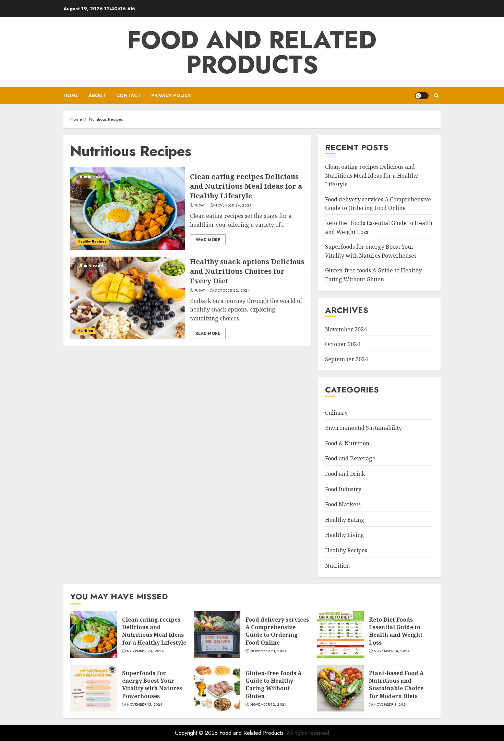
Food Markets (343, 504)
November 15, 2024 (145, 704)
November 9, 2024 (391, 704)
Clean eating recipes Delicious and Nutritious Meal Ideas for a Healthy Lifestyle (246, 186)
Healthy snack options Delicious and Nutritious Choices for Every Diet (247, 271)
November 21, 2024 (268, 651)
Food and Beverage (350, 458)
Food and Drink (345, 474)
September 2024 (346, 359)
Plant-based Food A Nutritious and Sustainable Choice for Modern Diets (396, 684)
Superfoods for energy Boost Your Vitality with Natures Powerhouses (152, 684)
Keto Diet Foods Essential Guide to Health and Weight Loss (395, 631)
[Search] (436, 95)
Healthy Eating (344, 520)
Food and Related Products (252, 52)
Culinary (336, 412)
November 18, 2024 (392, 651)
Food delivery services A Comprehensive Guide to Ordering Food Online (378, 204)
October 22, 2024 (232, 290)
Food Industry (343, 489)
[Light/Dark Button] (422, 95)
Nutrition (85, 330)
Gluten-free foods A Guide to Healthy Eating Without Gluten (273, 684)
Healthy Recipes (92, 241)
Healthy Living (344, 535)
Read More (207, 240)
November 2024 (346, 329)
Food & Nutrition (347, 443)
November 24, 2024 (232, 205)
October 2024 (342, 344)
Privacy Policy (171, 95)
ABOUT (97, 95)
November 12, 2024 (268, 704)
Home (70, 95)
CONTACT (128, 95)
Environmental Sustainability (363, 428)
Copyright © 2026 (197, 733)
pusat (199, 205)
